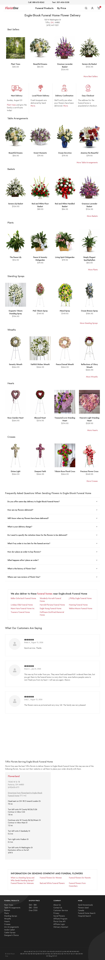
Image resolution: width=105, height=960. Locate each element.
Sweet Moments (40, 153)
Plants (6, 913)
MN (75, 951)
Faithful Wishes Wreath (40, 364)
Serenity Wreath (15, 364)
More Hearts (92, 430)
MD (68, 951)
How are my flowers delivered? (20, 510)
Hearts (7, 921)
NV (41, 954)
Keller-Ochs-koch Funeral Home (23, 598)
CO (36, 951)
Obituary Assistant (60, 927)
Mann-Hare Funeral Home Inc (22, 608)
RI (58, 954)
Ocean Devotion (65, 153)
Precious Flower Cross (89, 471)
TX (67, 954)
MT (24, 954)
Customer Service (60, 910)
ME (71, 951)
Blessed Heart (40, 418)
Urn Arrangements (11, 927)
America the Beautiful (89, 153)
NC (26, 954)
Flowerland (13, 776)
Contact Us (57, 907)
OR (54, 954)
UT (69, 954)
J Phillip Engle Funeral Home (80, 598)
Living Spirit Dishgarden (64, 257)
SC (60, 954)
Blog (50, 956)
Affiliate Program (60, 918)
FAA (49, 954)
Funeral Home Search (86, 913)
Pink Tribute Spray (40, 311)
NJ (36, 954)
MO (78, 951)
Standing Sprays (10, 916)
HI (50, 951)
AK (25, 951)
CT (39, 951)
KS (59, 951)
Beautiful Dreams (40, 64)
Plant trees (11, 105)
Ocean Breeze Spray (89, 311)
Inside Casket (9, 929)
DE (44, 951)
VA (72, 954)
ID (53, 951)
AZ (32, 951)
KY (61, 951)
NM (38, 954)
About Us (57, 905)
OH (52, 22)
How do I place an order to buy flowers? (24, 552)
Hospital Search (84, 916)
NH (34, 954)
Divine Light (15, 471)
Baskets (7, 910)
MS (21, 954)
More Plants (93, 269)
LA (63, 951)
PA (56, 954)
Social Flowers (59, 916)
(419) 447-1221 (52, 25)
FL (46, 951)
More (33, 105)
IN (57, 951)
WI (79, 954)
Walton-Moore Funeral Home (80, 608)
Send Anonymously (85, 905)
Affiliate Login (59, 924)
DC (42, 951)
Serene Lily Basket (89, 64)
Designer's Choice (11, 935)
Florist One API (59, 921)
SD (62, 954)
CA (34, 951)
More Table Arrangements (87, 162)
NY (44, 954)
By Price (61, 8)
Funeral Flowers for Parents (80, 877)
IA (52, 951)
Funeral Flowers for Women (51, 877)
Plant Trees (15, 64)
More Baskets (92, 216)
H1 (56, 956)
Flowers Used (83, 907)
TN (65, 954)
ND (29, 954)
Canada (81, 910)
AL (27, 951)
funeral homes (44, 593)
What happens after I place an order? (23, 560)
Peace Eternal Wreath (65, 364)
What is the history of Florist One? (21, 568)
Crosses (7, 924)
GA (48, 951)
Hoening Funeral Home (78, 604)
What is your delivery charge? (19, 526)
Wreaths (7, 918)
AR (29, 951)
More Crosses (92, 481)
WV (81, 954)
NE (31, 954)
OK (52, 954)
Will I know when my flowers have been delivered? (28, 518)
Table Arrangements (12, 907)
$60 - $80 (33, 905)
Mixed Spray (65, 311)
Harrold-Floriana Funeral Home (52, 604)
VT (74, 954)
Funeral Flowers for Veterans (22, 883)
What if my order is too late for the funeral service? (28, 543)
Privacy (56, 913)
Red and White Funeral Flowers (52, 883)
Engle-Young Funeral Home (50, 608)
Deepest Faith (40, 471)
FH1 (53, 956)
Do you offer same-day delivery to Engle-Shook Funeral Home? (33, 501)
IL (55, 951)
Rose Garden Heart (16, 418)
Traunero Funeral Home (20, 612)
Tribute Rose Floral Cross (65, 471)
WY (47, 956)
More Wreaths (92, 376)
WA (76, 954)
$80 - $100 (33, 907)
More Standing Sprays (89, 323)
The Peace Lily (15, 257)
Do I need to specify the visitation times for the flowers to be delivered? (37, 535)
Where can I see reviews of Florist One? (23, 577)
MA (65, 951)
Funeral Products (44, 8)
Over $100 (33, 910)
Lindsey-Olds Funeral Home (22, 604)
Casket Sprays (9, 932)
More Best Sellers (91, 76)
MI (73, 951)
